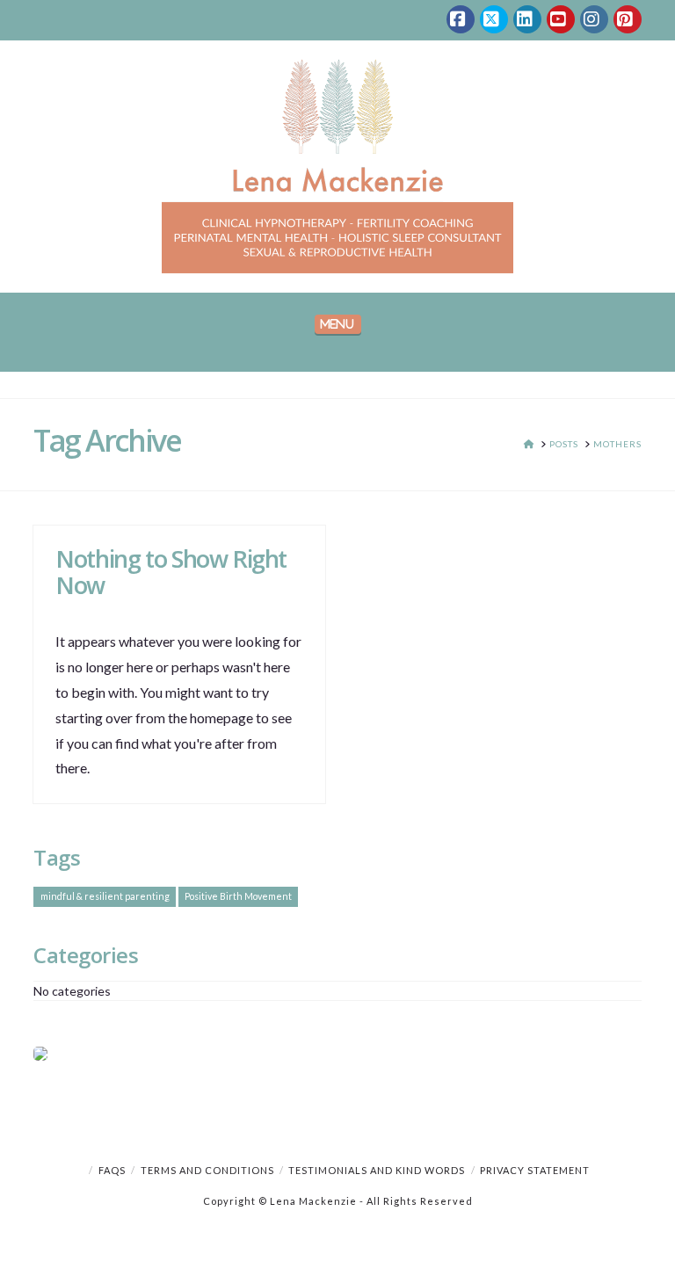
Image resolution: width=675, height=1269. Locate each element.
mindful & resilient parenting (105, 896)
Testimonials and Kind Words (376, 1170)
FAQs (112, 1170)
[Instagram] (594, 19)
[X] (494, 19)
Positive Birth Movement (238, 896)
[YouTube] (561, 19)
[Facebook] (460, 19)
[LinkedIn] (527, 19)
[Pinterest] (627, 19)
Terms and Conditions (207, 1170)
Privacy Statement (535, 1170)
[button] (338, 325)
